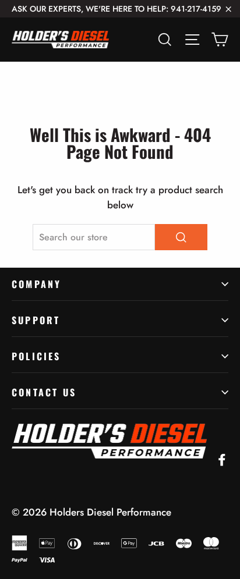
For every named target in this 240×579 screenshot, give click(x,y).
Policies (36, 356)
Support (36, 320)
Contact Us (44, 392)
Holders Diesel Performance (110, 512)
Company (36, 284)
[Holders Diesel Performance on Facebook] (222, 459)
